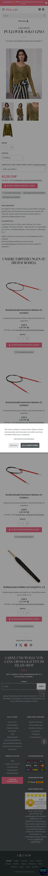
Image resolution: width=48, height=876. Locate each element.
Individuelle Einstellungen (24, 439)
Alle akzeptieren (30, 445)
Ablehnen (13, 445)
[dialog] (24, 438)
